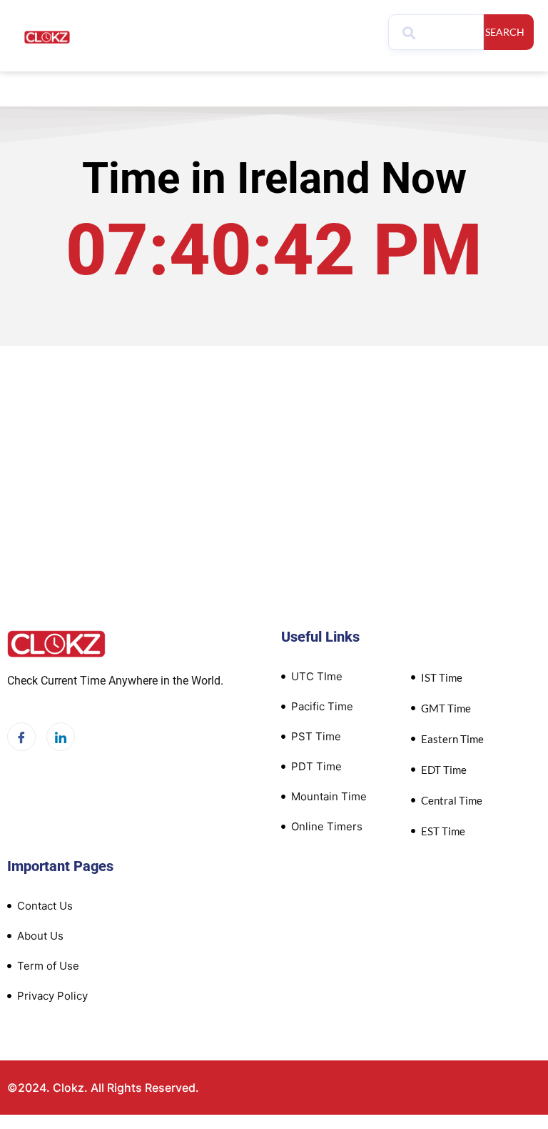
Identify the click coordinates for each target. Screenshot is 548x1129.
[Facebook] (21, 736)
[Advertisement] (274, 453)
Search (504, 32)
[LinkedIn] (60, 736)
